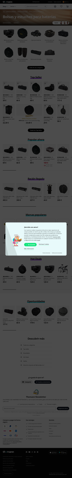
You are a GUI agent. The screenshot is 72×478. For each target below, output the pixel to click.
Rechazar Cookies (44, 244)
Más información (29, 249)
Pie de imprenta (46, 252)
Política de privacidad (57, 252)
